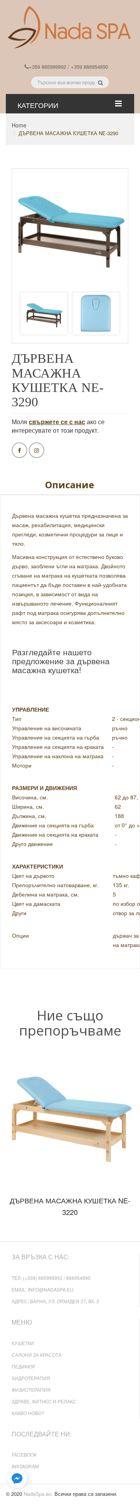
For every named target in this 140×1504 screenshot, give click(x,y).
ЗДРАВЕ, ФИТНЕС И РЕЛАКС (44, 1401)
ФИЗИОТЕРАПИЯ (31, 1389)
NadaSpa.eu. (38, 1493)
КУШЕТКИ (23, 1343)
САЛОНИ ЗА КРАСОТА (36, 1354)
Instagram (25, 1466)
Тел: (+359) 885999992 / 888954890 (51, 1277)
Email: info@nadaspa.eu (43, 1289)
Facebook (24, 1454)
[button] (17, 1478)
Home (19, 125)
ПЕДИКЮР (23, 1366)
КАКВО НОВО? (28, 1413)
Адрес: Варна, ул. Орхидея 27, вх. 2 (55, 1301)
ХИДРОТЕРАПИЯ (31, 1378)
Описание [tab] (69, 484)
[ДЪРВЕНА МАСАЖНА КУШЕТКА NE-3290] (44, 313)
